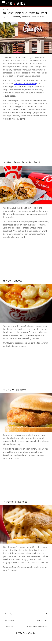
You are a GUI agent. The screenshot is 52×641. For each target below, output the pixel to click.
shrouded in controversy (25, 83)
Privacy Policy (42, 620)
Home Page (9, 614)
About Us (44, 614)
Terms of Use (9, 620)
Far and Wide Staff (12, 17)
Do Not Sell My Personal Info (36, 627)
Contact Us (9, 627)
